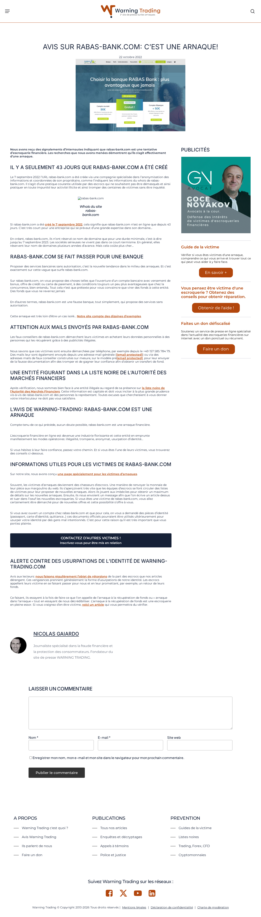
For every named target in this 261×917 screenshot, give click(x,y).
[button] (7, 11)
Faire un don (216, 348)
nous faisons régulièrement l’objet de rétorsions (71, 576)
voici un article (93, 604)
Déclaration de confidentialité (172, 907)
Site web (174, 737)
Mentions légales (134, 907)
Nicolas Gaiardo (56, 634)
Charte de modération (213, 907)
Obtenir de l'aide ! (216, 307)
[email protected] (129, 354)
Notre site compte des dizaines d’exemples (109, 316)
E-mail (104, 737)
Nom (33, 737)
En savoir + (216, 272)
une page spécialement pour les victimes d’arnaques (97, 474)
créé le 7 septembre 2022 (63, 224)
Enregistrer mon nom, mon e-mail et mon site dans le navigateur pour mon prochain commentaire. (108, 758)
